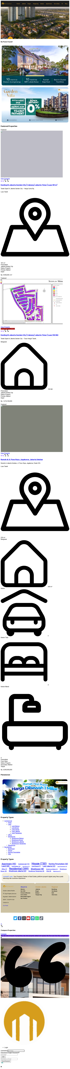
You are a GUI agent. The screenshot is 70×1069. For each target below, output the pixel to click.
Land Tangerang (17, 833)
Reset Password (6, 1061)
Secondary (57, 3)
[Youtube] (28, 918)
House (10, 850)
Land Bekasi (16, 826)
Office (10, 835)
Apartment (11, 849)
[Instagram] (24, 918)
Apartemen (49, 3)
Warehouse (11, 845)
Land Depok (15, 830)
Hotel (9, 823)
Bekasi (42, 3)
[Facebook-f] (20, 918)
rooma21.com (8, 876)
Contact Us (6, 902)
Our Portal (5, 905)
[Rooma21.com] (24, 1044)
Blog (66, 3)
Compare (3, 934)
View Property (5, 179)
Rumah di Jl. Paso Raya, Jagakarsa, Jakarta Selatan (22, 459)
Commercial (8, 821)
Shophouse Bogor (17, 840)
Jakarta (24, 3)
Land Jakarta (16, 831)
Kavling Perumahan (14, 852)
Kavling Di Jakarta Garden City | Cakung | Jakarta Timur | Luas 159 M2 (29, 335)
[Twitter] (15, 918)
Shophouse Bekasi (18, 838)
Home (18, 3)
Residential (8, 847)
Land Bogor (15, 828)
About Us (24, 887)
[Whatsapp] (37, 918)
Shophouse (11, 836)
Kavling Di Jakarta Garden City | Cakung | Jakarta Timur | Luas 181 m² (29, 185)
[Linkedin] (33, 918)
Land (9, 824)
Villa (9, 854)
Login (3, 1056)
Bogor (29, 3)
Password (4, 1052)
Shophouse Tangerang (19, 843)
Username (4, 1051)
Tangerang (35, 3)
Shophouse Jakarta (18, 842)
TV (62, 3)
